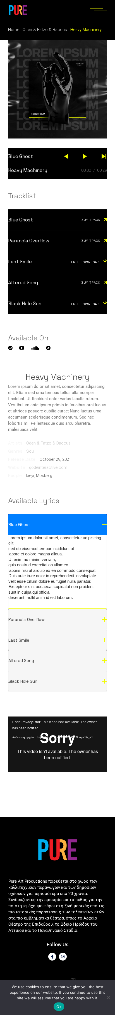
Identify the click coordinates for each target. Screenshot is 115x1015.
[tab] (57, 524)
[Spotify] (10, 348)
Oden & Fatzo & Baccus (48, 443)
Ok (58, 1006)
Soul (30, 451)
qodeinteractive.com (48, 467)
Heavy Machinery (27, 170)
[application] (57, 744)
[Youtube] (21, 348)
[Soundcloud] (35, 348)
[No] (108, 997)
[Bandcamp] (48, 348)
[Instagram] (63, 957)
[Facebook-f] (52, 957)
